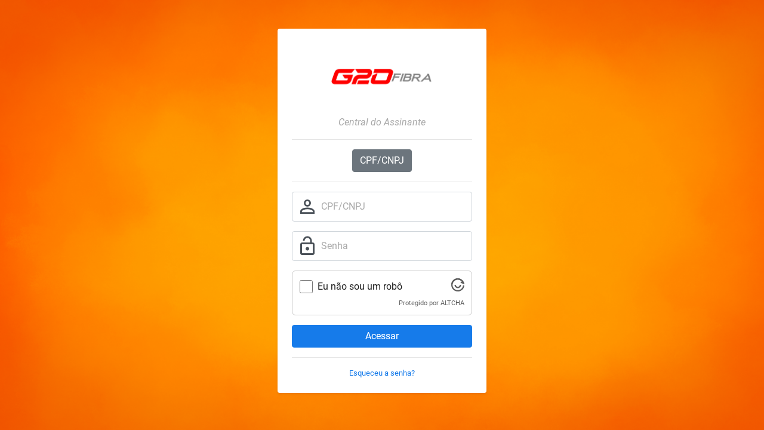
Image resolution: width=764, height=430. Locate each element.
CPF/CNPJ (382, 160)
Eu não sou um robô (360, 286)
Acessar (382, 336)
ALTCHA (452, 303)
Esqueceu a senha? (382, 372)
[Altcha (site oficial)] (457, 288)
